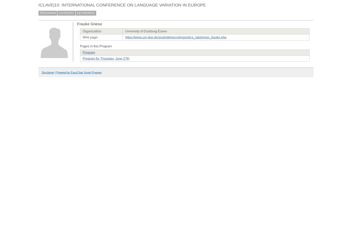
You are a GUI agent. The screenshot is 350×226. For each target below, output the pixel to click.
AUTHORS (66, 13)
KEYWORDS (86, 13)
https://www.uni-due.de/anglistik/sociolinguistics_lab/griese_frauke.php (175, 37)
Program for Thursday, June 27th (106, 58)
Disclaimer (48, 72)
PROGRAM (48, 13)
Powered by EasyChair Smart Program (79, 72)
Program (89, 52)
